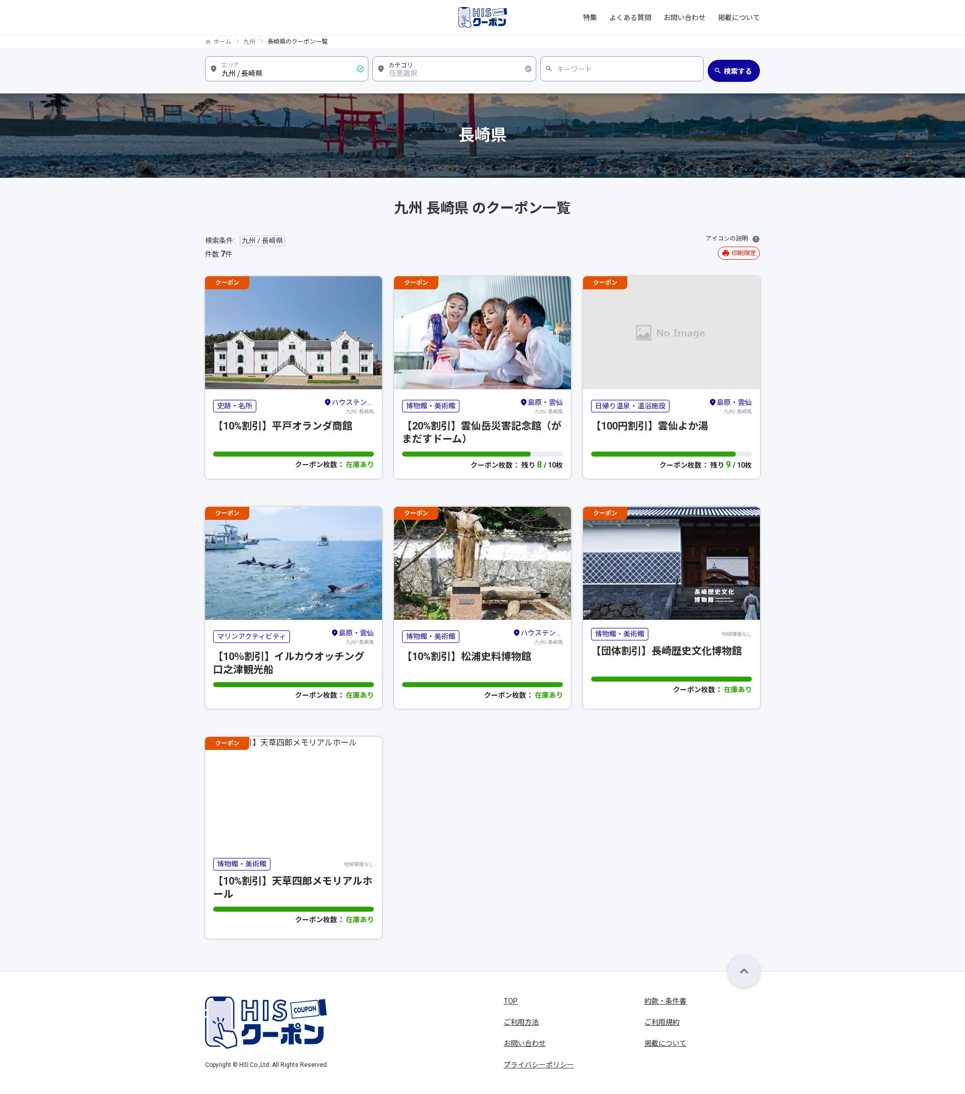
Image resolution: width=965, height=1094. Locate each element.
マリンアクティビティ (251, 636)
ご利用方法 (521, 1022)
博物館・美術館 (430, 406)
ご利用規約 (662, 1022)
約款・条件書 (665, 1001)
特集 (590, 18)
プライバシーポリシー (539, 1065)
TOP (511, 1001)
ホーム (222, 41)
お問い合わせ (684, 18)
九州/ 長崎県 (353, 406)
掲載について (739, 18)
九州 (249, 41)
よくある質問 (630, 18)
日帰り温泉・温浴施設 (630, 406)
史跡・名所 (234, 406)
